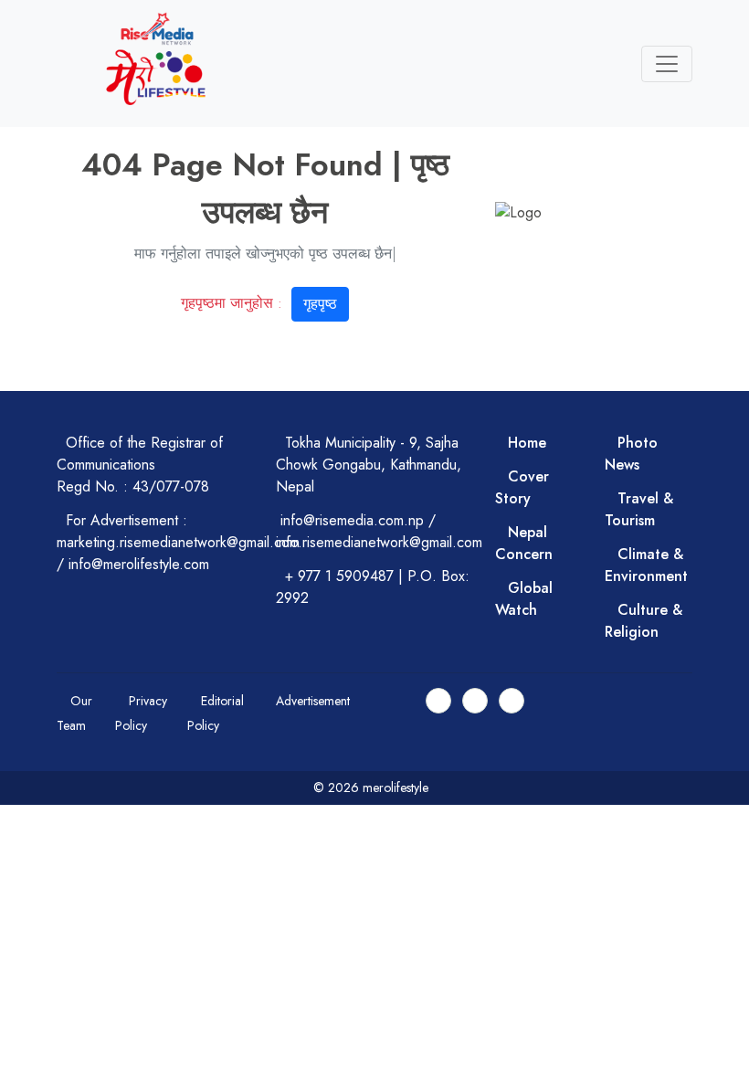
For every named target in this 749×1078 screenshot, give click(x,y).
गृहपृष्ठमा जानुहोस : (259, 302)
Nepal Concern (524, 543)
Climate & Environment (646, 565)
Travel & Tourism (639, 509)
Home (527, 442)
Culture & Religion (643, 620)
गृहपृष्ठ (320, 303)
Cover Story (522, 487)
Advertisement (313, 701)
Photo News (631, 453)
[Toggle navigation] (666, 64)
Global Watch (524, 598)
